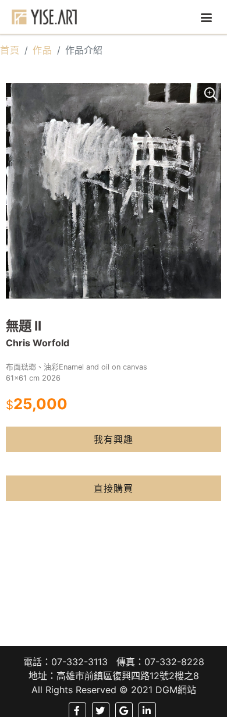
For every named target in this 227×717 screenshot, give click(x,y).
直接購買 (113, 488)
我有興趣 (113, 439)
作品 (42, 50)
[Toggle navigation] (206, 17)
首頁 (10, 50)
